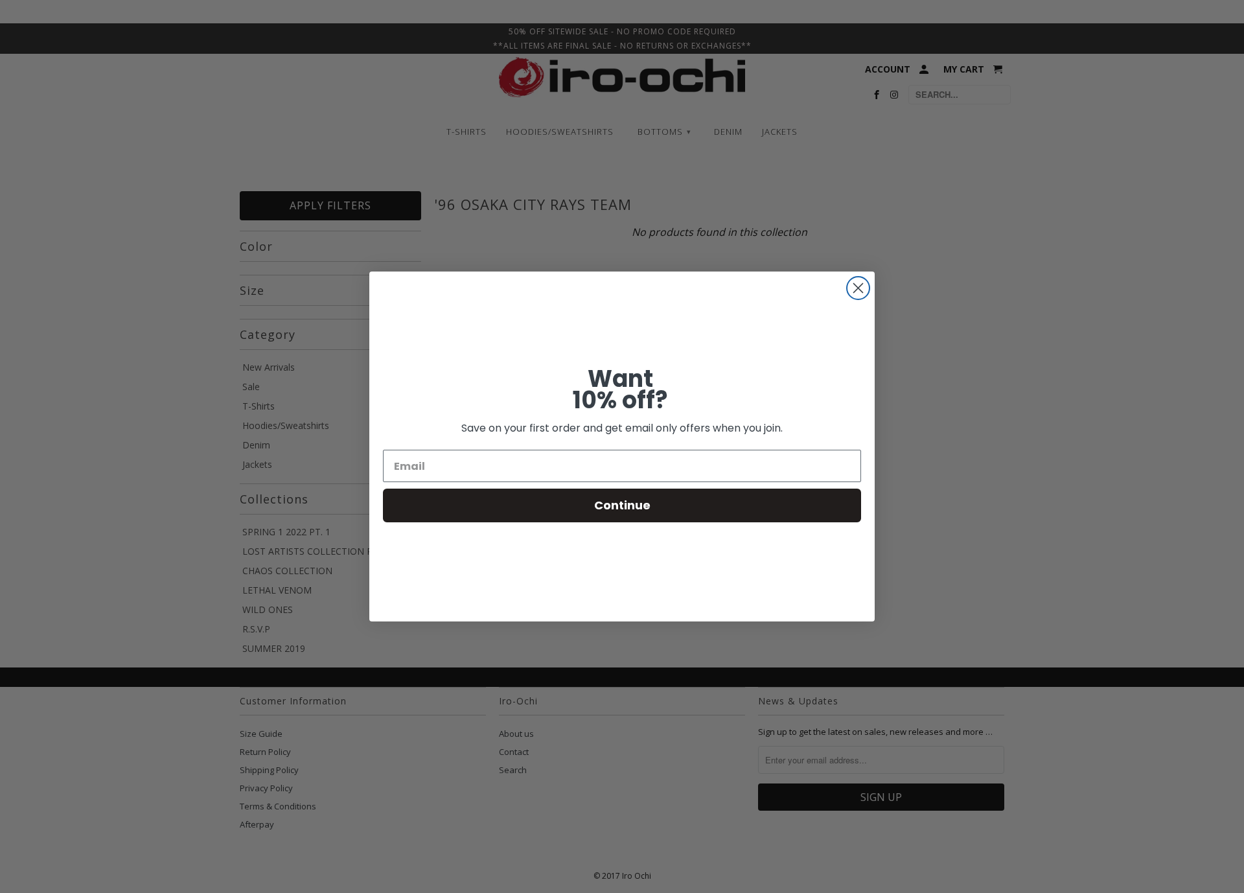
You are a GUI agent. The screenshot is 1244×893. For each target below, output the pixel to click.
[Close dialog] (858, 288)
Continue (622, 505)
